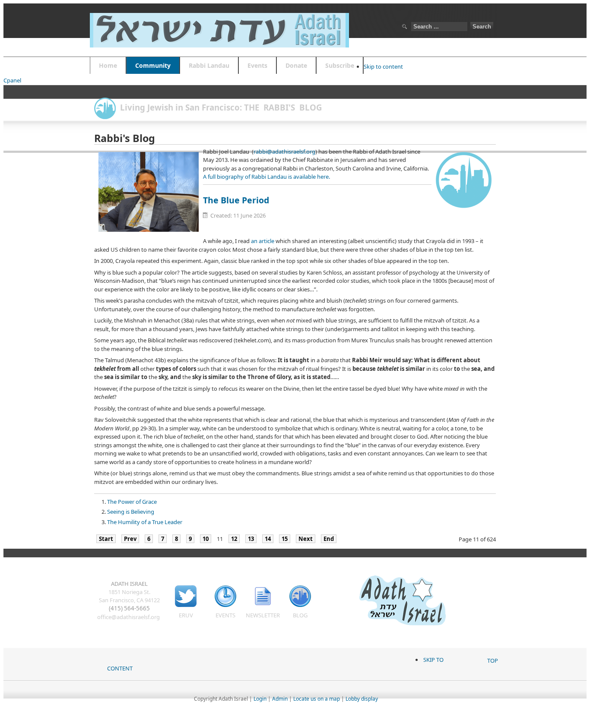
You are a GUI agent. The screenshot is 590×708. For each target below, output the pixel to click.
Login (260, 698)
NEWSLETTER (263, 615)
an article (262, 241)
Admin (280, 698)
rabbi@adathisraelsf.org (284, 151)
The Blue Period (236, 200)
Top (492, 660)
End (329, 539)
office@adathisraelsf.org (128, 617)
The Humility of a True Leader (144, 522)
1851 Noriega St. (129, 592)
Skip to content (383, 66)
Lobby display (362, 698)
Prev (130, 539)
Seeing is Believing (130, 511)
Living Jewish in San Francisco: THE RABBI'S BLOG (221, 107)
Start (106, 539)
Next (305, 539)
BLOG (300, 615)
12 (234, 539)
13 (251, 539)
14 (268, 539)
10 (206, 539)
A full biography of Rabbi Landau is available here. (266, 176)
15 (285, 539)
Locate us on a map (316, 698)
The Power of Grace (132, 502)
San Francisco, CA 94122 (129, 600)
